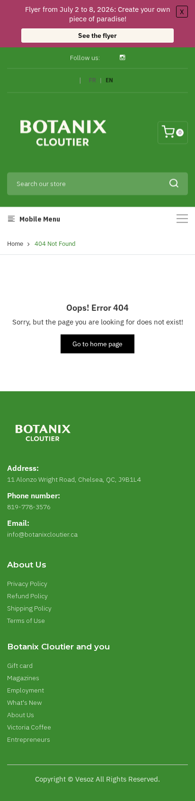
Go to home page (97, 344)
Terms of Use (26, 620)
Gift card (20, 665)
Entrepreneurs (28, 739)
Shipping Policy (29, 608)
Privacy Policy (27, 583)
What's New (24, 702)
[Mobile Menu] (182, 218)
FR (92, 80)
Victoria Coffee (29, 727)
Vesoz (84, 778)
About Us (20, 715)
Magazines (23, 678)
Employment (25, 690)
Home (15, 244)
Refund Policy (27, 596)
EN (109, 80)
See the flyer (97, 35)
